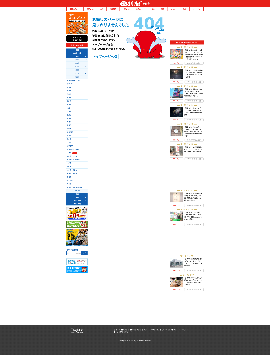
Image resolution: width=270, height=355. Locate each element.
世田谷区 (70, 132)
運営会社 (126, 330)
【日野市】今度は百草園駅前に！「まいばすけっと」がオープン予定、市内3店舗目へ (193, 149)
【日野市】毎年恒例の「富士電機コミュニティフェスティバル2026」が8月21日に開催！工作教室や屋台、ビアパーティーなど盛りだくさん (193, 54)
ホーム (118, 330)
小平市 (69, 163)
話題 (162, 9)
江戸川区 (70, 84)
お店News (126, 9)
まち (153, 9)
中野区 (69, 122)
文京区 (69, 111)
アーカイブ (196, 9)
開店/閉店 (113, 9)
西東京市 (70, 146)
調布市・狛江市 (72, 156)
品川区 (69, 139)
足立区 (69, 97)
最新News (90, 9)
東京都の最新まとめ (73, 80)
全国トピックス (75, 9)
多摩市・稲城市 (72, 173)
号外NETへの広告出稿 (151, 330)
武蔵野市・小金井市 (73, 149)
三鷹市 (71, 153)
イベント (174, 9)
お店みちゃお (140, 9)
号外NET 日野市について (124, 332)
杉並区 (69, 125)
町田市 (69, 184)
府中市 (69, 166)
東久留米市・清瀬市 (73, 160)
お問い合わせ (166, 330)
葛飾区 (69, 91)
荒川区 (69, 101)
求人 (101, 9)
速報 (184, 9)
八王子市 (70, 180)
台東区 (69, 104)
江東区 (69, 87)
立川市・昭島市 (72, 170)
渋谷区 (69, 128)
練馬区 (69, 118)
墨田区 (69, 94)
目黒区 (69, 135)
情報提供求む (136, 330)
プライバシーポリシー (180, 330)
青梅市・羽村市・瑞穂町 (74, 187)
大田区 (69, 142)
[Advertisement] (187, 26)
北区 (68, 108)
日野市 (146, 3)
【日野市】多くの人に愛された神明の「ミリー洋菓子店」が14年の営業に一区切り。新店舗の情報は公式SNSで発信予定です (193, 131)
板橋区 (69, 115)
